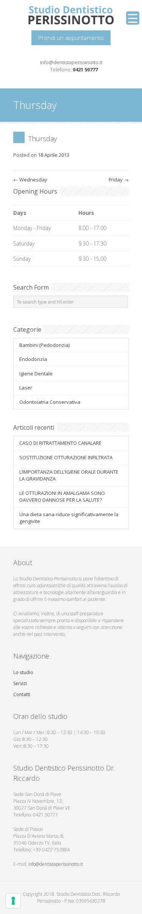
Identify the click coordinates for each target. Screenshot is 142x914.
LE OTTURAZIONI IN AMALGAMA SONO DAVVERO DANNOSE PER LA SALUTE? (62, 497)
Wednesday (30, 179)
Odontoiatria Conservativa (49, 402)
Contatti (21, 694)
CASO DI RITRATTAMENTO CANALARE (60, 443)
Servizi (20, 683)
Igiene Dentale (36, 373)
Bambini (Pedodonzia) (44, 345)
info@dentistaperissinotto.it (71, 62)
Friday (119, 179)
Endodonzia (33, 359)
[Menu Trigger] (132, 18)
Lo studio (23, 672)
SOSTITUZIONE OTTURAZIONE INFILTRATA (65, 457)
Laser (25, 387)
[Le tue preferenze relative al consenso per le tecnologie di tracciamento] (13, 901)
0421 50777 (85, 69)
